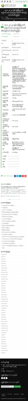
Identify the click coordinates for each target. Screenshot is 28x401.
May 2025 (3, 288)
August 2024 (4, 308)
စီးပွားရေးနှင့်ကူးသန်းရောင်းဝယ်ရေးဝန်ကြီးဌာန (10, 214)
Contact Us (3, 394)
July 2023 (3, 334)
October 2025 (4, 276)
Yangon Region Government (15, 196)
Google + (23, 176)
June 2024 (3, 312)
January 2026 (4, 270)
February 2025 (4, 294)
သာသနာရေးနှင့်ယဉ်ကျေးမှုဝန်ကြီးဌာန (8, 241)
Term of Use (9, 394)
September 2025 (5, 279)
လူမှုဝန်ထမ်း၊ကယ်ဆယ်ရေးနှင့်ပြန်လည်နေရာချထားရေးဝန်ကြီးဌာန (13, 236)
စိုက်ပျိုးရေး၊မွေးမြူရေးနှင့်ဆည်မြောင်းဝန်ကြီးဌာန (10, 212)
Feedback (3, 395)
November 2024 (5, 301)
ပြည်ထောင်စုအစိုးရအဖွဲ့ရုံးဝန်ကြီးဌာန (8, 225)
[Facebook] (2, 2)
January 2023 (4, 348)
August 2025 (4, 281)
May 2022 (3, 352)
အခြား (3, 247)
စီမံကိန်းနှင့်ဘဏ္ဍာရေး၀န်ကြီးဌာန (7, 216)
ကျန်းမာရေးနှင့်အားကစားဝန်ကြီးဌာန (8, 205)
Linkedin (6, 378)
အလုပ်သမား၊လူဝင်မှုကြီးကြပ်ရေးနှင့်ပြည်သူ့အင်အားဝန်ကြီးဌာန (12, 245)
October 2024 (4, 303)
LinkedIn (20, 176)
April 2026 (4, 263)
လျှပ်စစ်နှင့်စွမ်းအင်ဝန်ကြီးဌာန (7, 234)
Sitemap (22, 394)
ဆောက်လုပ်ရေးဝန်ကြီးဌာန (6, 218)
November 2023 (5, 328)
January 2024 (4, 323)
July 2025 (3, 283)
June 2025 (3, 285)
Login (19, 1)
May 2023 (3, 339)
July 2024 (3, 310)
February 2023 (4, 346)
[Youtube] (7, 2)
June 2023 (3, 337)
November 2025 (5, 274)
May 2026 (3, 261)
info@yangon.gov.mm (10, 371)
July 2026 (3, 256)
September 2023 (5, 330)
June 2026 (3, 259)
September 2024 (5, 305)
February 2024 (4, 321)
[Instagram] (10, 2)
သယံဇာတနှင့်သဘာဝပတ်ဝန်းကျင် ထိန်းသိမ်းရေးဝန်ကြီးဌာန (12, 238)
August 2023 (4, 332)
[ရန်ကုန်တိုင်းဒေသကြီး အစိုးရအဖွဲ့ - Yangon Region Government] (8, 5)
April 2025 (4, 290)
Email (25, 176)
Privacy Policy (16, 394)
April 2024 (4, 317)
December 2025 (5, 272)
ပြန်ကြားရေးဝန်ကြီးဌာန (6, 229)
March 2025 (4, 292)
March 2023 (4, 343)
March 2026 (4, 265)
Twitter (18, 176)
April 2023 (4, 341)
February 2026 (4, 267)
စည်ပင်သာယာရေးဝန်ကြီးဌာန (7, 209)
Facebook (15, 176)
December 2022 (5, 350)
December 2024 (5, 299)
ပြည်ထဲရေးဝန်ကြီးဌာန (6, 227)
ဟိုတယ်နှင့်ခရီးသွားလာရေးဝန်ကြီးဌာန (8, 243)
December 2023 (5, 325)
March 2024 (4, 319)
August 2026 (4, 254)
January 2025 (4, 296)
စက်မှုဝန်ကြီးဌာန (5, 207)
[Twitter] (5, 2)
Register (25, 1)
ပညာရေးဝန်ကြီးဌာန (5, 223)
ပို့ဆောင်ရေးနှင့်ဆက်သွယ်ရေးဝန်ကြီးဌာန (9, 232)
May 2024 (3, 314)
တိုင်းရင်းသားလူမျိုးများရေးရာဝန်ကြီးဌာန (9, 221)
